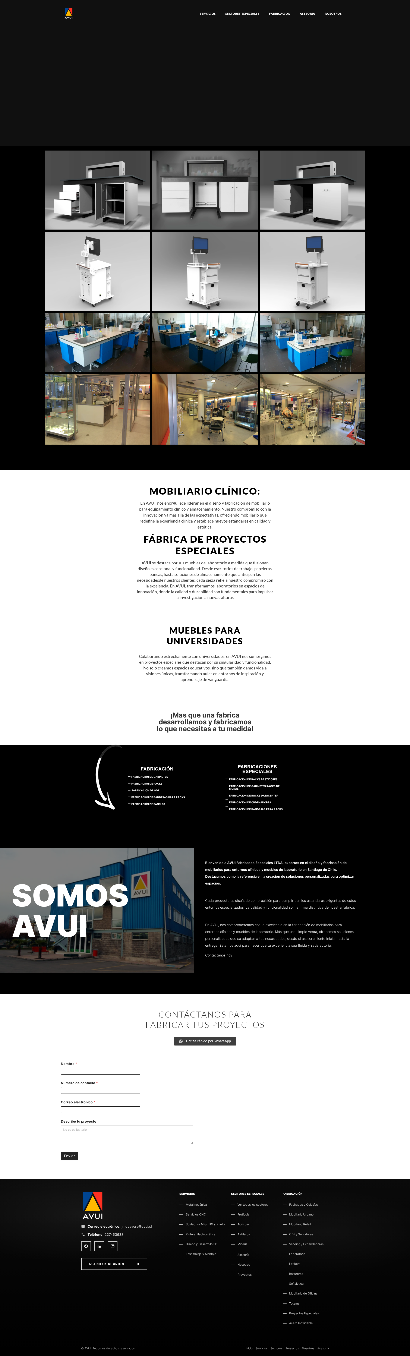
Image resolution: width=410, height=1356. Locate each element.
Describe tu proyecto (78, 1121)
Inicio (249, 1348)
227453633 (114, 1234)
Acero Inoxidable (301, 1323)
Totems (294, 1303)
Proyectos (244, 1274)
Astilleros (243, 1234)
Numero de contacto (79, 1083)
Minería (242, 1244)
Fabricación (279, 14)
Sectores (277, 1348)
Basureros (296, 1273)
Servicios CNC (196, 1214)
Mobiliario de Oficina (303, 1293)
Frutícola (243, 1214)
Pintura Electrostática (200, 1234)
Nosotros (333, 14)
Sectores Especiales (242, 14)
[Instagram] (112, 1246)
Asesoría (307, 14)
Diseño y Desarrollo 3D (201, 1244)
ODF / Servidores (301, 1234)
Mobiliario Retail (300, 1224)
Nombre (69, 1064)
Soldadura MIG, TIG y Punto (205, 1224)
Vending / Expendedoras (306, 1244)
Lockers (294, 1263)
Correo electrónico (78, 1102)
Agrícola (243, 1224)
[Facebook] (86, 1246)
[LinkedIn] (99, 1246)
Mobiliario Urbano (301, 1214)
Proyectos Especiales (304, 1313)
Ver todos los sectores (252, 1204)
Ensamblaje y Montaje (201, 1254)
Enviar (69, 1156)
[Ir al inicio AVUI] (126, 1205)
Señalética (296, 1283)
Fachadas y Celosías (303, 1204)
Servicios (208, 14)
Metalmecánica (196, 1204)
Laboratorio (297, 1254)
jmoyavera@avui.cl (137, 1226)
